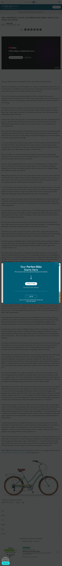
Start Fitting (31, 283)
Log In (31, 296)
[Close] (57, 264)
